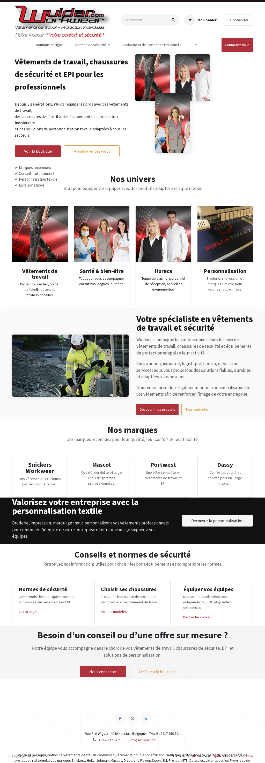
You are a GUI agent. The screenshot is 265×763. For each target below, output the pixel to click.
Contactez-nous (237, 44)
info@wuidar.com (143, 740)
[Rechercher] (173, 20)
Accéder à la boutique (157, 671)
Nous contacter (197, 409)
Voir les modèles (114, 611)
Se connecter (237, 20)
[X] (132, 719)
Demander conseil (197, 617)
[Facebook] (120, 719)
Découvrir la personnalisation (217, 520)
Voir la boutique (38, 151)
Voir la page (28, 611)
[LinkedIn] (145, 719)
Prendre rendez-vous (91, 151)
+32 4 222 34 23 (110, 740)
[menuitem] (49, 45)
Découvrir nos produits (157, 409)
